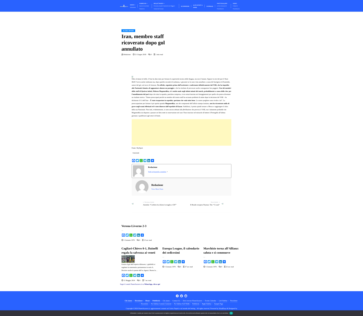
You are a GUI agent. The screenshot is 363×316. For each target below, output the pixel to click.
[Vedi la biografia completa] (167, 171)
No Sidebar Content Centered (161, 304)
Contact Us (176, 301)
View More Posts (157, 189)
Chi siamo (166, 301)
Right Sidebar (206, 304)
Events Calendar (210, 301)
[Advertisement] (181, 132)
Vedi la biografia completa (157, 172)
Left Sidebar (223, 301)
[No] (361, 313)
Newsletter (233, 301)
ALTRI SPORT (128, 31)
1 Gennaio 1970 (129, 240)
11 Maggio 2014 (129, 280)
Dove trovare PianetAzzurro (192, 301)
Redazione (127, 54)
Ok (231, 313)
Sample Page (218, 304)
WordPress (222, 308)
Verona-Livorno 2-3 (133, 226)
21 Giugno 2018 (141, 54)
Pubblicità (195, 304)
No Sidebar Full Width (182, 304)
